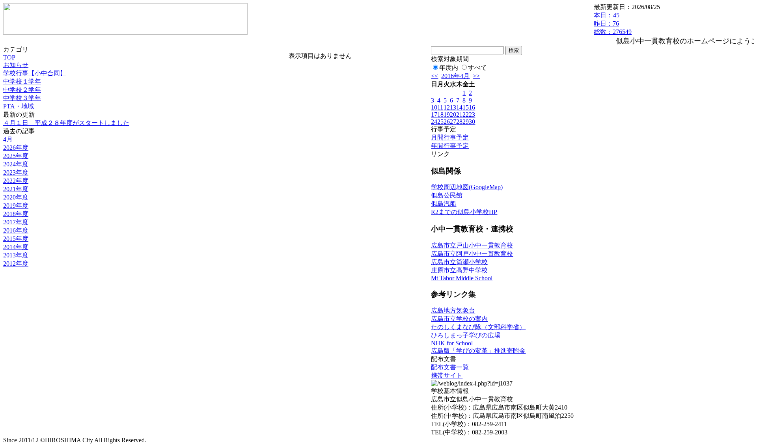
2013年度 (15, 255)
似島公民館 (446, 195)
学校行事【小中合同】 (34, 73)
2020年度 (15, 197)
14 (459, 107)
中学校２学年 (22, 89)
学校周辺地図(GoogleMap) (467, 187)
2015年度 (15, 238)
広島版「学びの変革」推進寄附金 (478, 350)
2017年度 (15, 222)
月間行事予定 (450, 137)
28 (459, 121)
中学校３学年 (22, 98)
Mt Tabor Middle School (461, 278)
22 (465, 114)
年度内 (448, 67)
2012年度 (15, 263)
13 (453, 107)
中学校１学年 (22, 81)
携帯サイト (446, 375)
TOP (9, 57)
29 (465, 121)
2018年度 (15, 213)
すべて (477, 67)
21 (459, 114)
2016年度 (15, 230)
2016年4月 (455, 76)
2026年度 (15, 147)
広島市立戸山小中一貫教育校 (472, 245)
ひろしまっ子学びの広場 (465, 335)
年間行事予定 (450, 145)
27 (453, 121)
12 (447, 107)
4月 (8, 139)
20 (453, 114)
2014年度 (15, 247)
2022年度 (15, 180)
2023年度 (15, 172)
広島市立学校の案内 (459, 318)
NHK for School (452, 343)
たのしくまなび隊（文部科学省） (478, 327)
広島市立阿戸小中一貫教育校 (472, 253)
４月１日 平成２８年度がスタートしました (66, 122)
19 (447, 114)
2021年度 (15, 189)
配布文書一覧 (450, 367)
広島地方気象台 (453, 310)
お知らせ (15, 64)
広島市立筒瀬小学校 (459, 262)
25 (440, 121)
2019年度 (15, 205)
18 (440, 114)
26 (447, 121)
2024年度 (15, 164)
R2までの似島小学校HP (464, 212)
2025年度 (15, 156)
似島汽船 (443, 203)
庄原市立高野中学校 (459, 270)
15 (465, 107)
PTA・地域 (18, 106)
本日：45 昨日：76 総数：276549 (613, 23)
